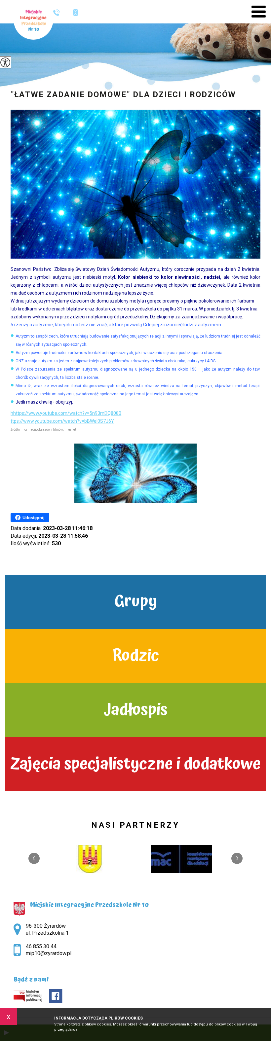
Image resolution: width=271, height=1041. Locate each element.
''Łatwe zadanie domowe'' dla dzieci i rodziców (123, 94)
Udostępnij (33, 517)
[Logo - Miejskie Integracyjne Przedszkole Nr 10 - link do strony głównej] (33, 20)
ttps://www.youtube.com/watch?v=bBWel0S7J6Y (62, 421)
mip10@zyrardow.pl (72, 12)
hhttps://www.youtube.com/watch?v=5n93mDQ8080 (66, 413)
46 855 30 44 (59, 12)
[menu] (259, 11)
